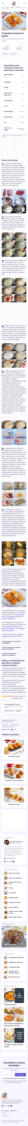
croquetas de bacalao (8, 618)
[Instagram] (10, 861)
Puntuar (18, 710)
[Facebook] (4, 861)
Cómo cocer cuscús (14, 873)
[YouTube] (13, 861)
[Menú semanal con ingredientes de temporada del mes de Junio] (14, 1014)
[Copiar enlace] (14, 729)
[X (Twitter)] (7, 861)
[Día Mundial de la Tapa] (14, 995)
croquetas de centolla (11, 626)
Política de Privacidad (18, 1081)
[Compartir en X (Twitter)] (9, 729)
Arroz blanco (12, 893)
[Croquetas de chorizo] (14, 748)
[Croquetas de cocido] (14, 796)
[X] (5, 1105)
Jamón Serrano (8, 74)
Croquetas (13, 53)
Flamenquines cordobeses (16, 957)
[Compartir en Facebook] (12, 729)
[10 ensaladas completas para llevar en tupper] (14, 1035)
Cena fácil (5, 724)
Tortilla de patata (13, 897)
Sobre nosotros (5, 1110)
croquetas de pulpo (8, 628)
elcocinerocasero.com (16, 841)
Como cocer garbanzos (15, 878)
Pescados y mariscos (10, 928)
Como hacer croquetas (9, 726)
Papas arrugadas (13, 907)
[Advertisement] (14, 820)
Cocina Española (14, 724)
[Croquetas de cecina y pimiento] (14, 772)
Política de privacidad (9, 1121)
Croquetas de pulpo (14, 967)
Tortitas (11, 888)
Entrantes (5, 53)
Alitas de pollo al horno (15, 917)
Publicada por (9, 720)
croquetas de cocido (14, 616)
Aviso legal (17, 1121)
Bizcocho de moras (14, 977)
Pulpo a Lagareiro (10, 944)
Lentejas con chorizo (14, 902)
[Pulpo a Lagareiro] (14, 936)
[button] (2, 3)
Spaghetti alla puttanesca (16, 962)
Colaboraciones (13, 1110)
